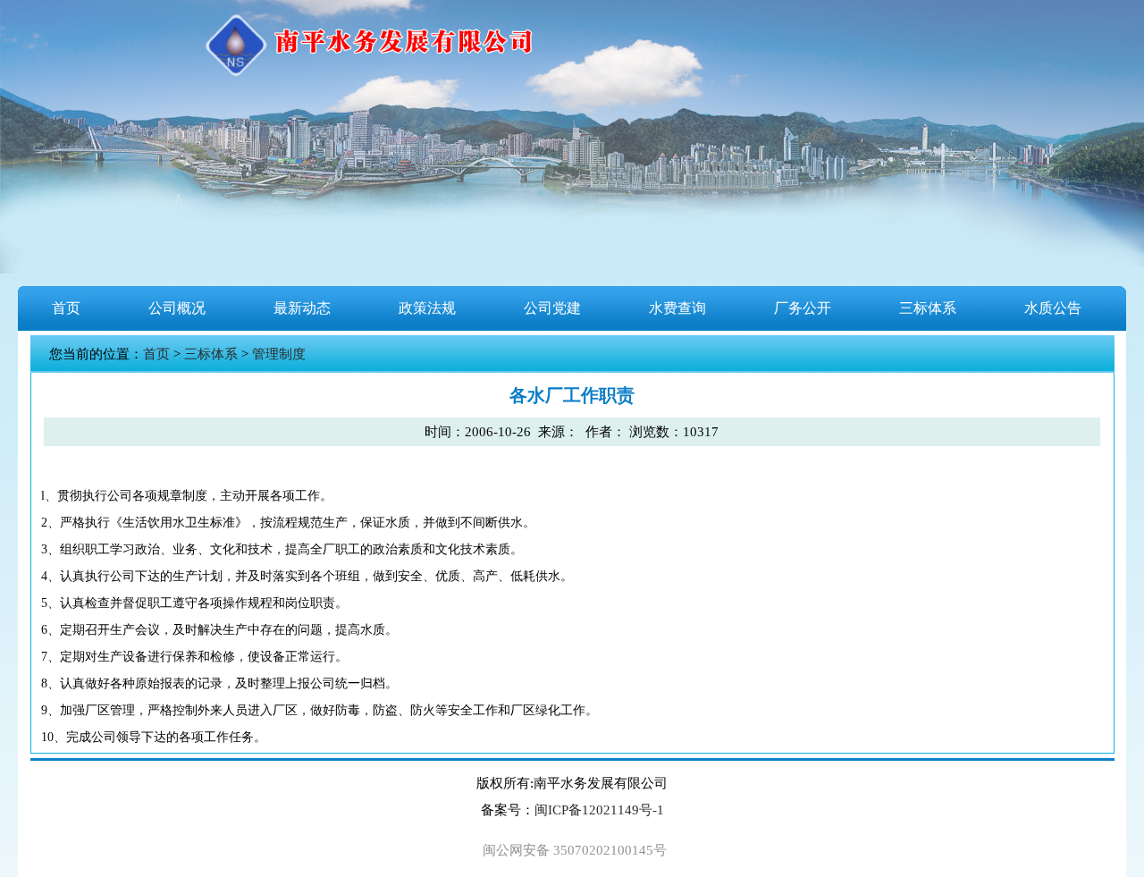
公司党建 (552, 308)
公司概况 (177, 308)
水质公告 (1052, 308)
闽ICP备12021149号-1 (599, 810)
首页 (66, 308)
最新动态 (302, 308)
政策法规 (427, 308)
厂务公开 (802, 308)
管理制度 (279, 354)
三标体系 (927, 308)
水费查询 (677, 308)
